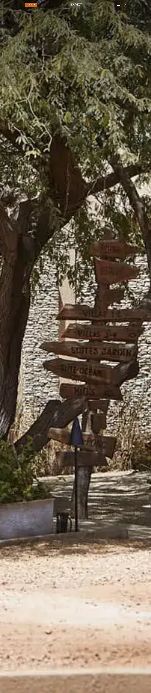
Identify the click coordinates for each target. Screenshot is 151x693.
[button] (124, 5)
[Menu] (118, 5)
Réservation (30, 4)
